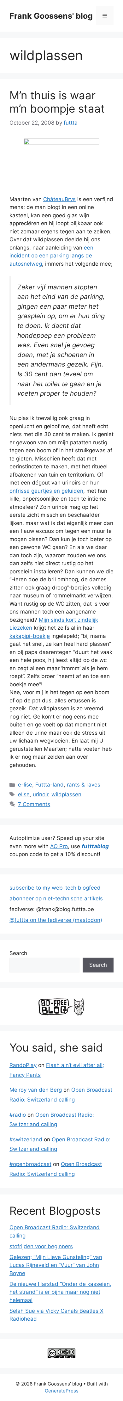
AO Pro (59, 846)
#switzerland (25, 1139)
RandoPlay (23, 1065)
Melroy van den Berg (35, 1090)
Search (18, 953)
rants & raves (83, 784)
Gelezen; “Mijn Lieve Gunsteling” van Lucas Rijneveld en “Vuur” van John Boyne (55, 1265)
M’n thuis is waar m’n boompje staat (57, 102)
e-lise (25, 784)
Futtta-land (49, 784)
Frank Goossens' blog (51, 16)
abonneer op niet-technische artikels (56, 898)
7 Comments (34, 804)
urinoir (40, 794)
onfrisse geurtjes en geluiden (46, 491)
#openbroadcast (30, 1164)
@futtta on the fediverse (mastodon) (55, 920)
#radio (17, 1115)
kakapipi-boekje (29, 636)
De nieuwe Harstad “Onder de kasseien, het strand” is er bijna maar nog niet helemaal (60, 1292)
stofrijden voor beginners (41, 1246)
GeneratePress (62, 1391)
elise (24, 794)
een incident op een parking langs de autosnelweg (51, 255)
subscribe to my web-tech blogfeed (55, 888)
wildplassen (66, 794)
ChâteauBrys (59, 199)
